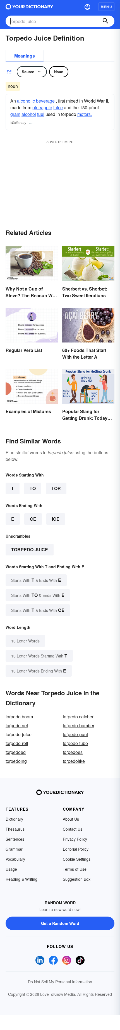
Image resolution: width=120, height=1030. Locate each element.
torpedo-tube (75, 743)
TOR (56, 488)
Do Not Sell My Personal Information (60, 981)
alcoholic (26, 101)
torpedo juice (29, 549)
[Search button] (105, 21)
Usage (11, 869)
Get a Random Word (60, 923)
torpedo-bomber (78, 725)
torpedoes (73, 752)
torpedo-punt (75, 734)
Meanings (24, 56)
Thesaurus (15, 829)
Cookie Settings (76, 859)
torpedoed (16, 752)
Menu (106, 6)
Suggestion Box (76, 879)
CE (33, 519)
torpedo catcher (78, 716)
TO (33, 488)
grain (15, 114)
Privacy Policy (75, 839)
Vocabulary (15, 859)
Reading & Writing (21, 879)
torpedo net (17, 725)
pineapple (42, 107)
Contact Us (72, 829)
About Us (71, 819)
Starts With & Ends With (36, 580)
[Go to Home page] (29, 6)
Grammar (14, 849)
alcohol (28, 114)
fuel (40, 114)
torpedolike (74, 761)
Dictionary (14, 819)
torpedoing (16, 761)
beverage (45, 101)
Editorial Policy (75, 849)
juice (58, 107)
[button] (87, 7)
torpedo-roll (17, 743)
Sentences (15, 839)
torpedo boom (19, 716)
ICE (55, 519)
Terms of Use (75, 869)
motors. (84, 114)
